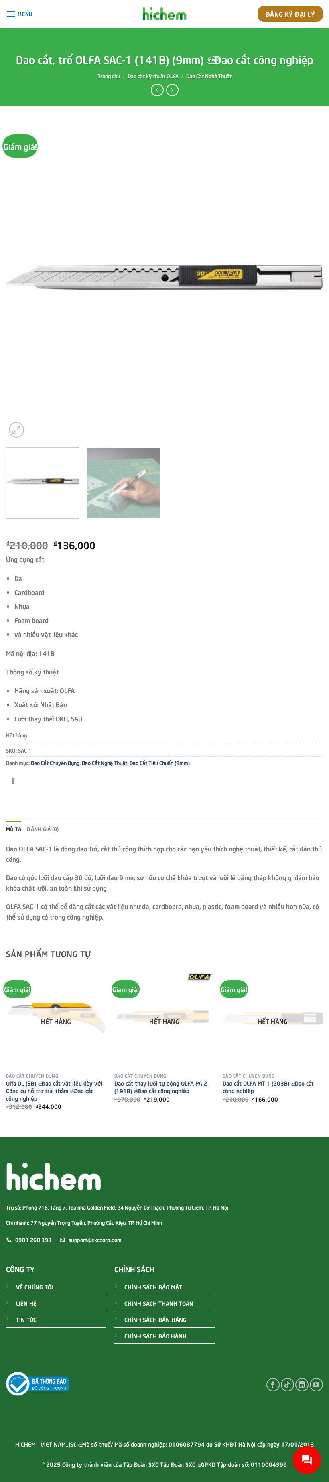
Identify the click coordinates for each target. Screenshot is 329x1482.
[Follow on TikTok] (287, 1384)
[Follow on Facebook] (273, 1384)
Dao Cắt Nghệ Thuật (209, 75)
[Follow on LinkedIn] (302, 1384)
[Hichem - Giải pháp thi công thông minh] (164, 14)
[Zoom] (16, 430)
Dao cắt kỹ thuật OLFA (153, 75)
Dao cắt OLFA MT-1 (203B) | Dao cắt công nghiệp (268, 1086)
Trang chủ (108, 75)
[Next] (306, 281)
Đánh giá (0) (43, 828)
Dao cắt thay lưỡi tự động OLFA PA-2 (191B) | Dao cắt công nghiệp (160, 1086)
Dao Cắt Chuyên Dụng (55, 762)
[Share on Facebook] (13, 780)
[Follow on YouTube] (316, 1384)
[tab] (13, 829)
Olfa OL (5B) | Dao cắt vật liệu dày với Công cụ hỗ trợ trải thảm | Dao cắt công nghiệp (54, 1090)
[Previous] (22, 281)
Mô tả (13, 828)
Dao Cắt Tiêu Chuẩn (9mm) (160, 762)
